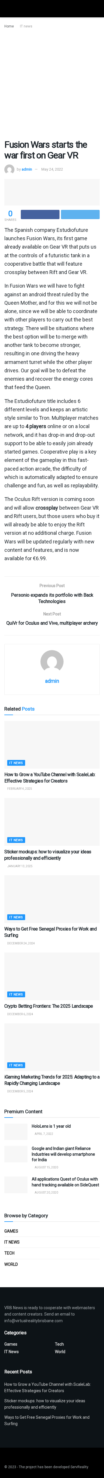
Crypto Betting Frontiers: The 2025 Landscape (48, 1006)
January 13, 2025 (20, 866)
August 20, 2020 (46, 1192)
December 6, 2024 (20, 1014)
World (11, 1264)
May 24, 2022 (52, 169)
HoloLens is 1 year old (51, 1126)
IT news (26, 26)
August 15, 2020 (46, 1167)
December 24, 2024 (21, 943)
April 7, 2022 (43, 1133)
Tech (9, 1253)
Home (9, 26)
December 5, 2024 (20, 1091)
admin (27, 169)
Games (11, 1231)
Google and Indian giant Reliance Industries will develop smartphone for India (63, 1154)
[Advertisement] (52, 84)
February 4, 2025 (19, 788)
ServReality (79, 1467)
